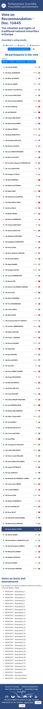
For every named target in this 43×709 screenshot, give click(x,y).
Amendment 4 (20, 597)
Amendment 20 (20, 639)
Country (12, 61)
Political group (20, 61)
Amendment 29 (20, 657)
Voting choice (31, 61)
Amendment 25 (20, 648)
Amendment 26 (20, 651)
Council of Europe (12, 687)
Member (5, 61)
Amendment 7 (20, 603)
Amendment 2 (20, 591)
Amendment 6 (20, 600)
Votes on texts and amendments (18, 49)
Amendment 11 (20, 612)
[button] (33, 49)
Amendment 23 (20, 645)
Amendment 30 (20, 660)
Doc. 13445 (15, 588)
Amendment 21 (20, 642)
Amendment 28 (20, 654)
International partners (13, 689)
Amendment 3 (20, 594)
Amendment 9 (20, 606)
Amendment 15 (20, 624)
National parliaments (30, 687)
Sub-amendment (21, 675)
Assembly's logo (31, 689)
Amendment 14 (20, 621)
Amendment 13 (20, 618)
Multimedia (21, 692)
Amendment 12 (20, 615)
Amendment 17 (20, 630)
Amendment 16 (20, 627)
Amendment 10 (20, 609)
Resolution (18, 672)
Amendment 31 (20, 663)
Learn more (28, 702)
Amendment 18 (20, 633)
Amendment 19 (20, 636)
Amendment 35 (20, 669)
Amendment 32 (20, 666)
